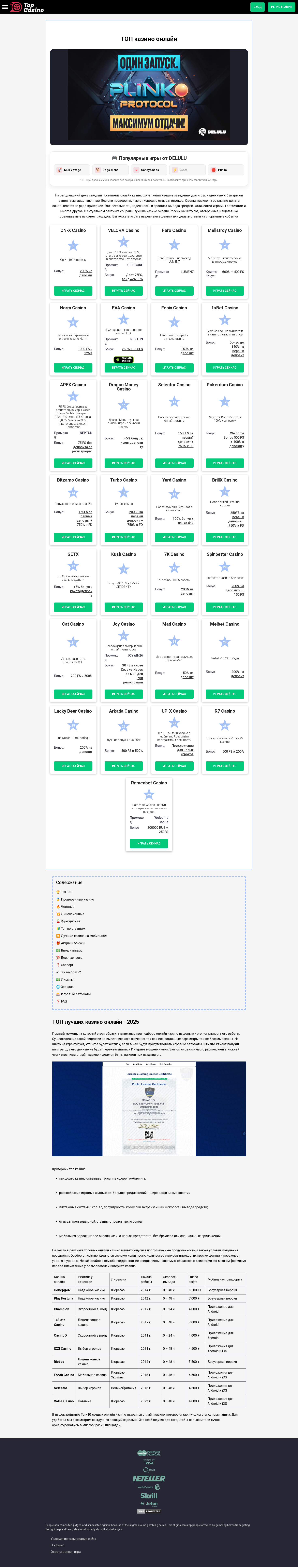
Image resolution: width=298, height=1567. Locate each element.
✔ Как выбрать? (68, 972)
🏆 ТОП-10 (64, 892)
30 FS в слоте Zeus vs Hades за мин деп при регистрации (132, 673)
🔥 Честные (65, 907)
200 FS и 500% (81, 676)
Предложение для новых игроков (183, 750)
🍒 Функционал (68, 921)
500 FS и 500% (132, 751)
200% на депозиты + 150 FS (234, 590)
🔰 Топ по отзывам (70, 928)
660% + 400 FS (233, 272)
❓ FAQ (61, 1001)
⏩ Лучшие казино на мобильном (81, 936)
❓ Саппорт (64, 965)
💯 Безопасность (69, 958)
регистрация (281, 6)
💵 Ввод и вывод (69, 950)
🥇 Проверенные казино (75, 899)
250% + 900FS (132, 349)
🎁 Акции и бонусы (70, 943)
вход (258, 6)
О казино (57, 1545)
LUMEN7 (187, 272)
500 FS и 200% (233, 751)
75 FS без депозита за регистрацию (82, 447)
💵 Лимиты (65, 979)
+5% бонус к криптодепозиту (132, 442)
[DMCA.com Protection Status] (149, 1512)
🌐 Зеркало (65, 987)
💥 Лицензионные (70, 914)
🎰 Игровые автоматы (73, 994)
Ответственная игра (66, 1552)
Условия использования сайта (73, 1539)
